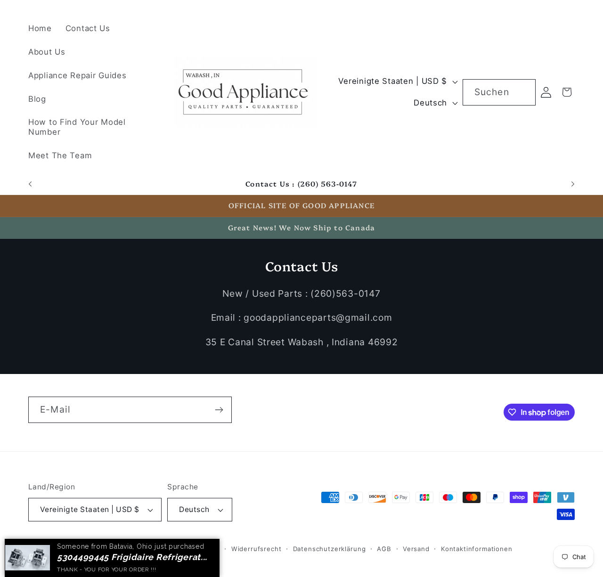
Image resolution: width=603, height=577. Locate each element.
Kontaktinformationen (477, 549)
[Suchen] (522, 92)
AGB (384, 549)
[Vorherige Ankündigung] (30, 184)
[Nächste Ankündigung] (572, 184)
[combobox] (499, 92)
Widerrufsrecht (256, 549)
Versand (416, 549)
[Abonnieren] (218, 410)
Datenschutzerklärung (329, 549)
